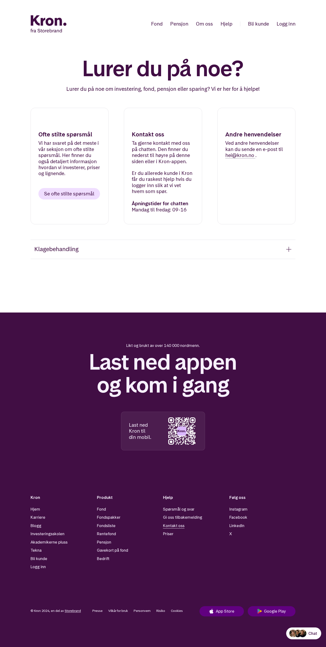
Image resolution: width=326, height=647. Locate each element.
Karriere (38, 517)
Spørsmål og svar (179, 509)
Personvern (142, 611)
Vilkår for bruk (118, 611)
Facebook (238, 517)
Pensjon (179, 24)
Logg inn (286, 24)
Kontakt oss (173, 525)
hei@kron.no (239, 155)
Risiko (160, 611)
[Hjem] (49, 23)
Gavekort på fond (112, 550)
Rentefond (106, 533)
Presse (97, 611)
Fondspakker (109, 517)
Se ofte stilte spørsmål (69, 193)
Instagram (238, 509)
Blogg (36, 525)
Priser (168, 533)
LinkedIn (236, 525)
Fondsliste (106, 525)
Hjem (35, 509)
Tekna (36, 550)
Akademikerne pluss (49, 542)
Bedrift (103, 558)
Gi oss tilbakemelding (182, 517)
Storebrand (73, 611)
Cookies (177, 611)
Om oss (204, 24)
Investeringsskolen (47, 533)
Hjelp (226, 24)
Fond (157, 24)
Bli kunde (258, 24)
